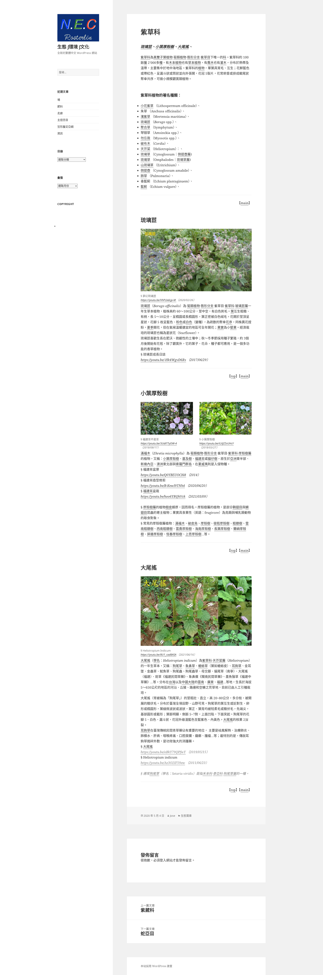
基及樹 (187, 459)
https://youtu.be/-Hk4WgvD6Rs (163, 360)
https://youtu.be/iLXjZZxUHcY (216, 443)
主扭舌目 (62, 120)
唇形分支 (207, 306)
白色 (189, 322)
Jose (172, 815)
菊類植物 (193, 306)
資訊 (60, 133)
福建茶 (200, 459)
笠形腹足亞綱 (65, 127)
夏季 (150, 327)
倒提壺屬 (184, 154)
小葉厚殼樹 (164, 46)
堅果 (233, 327)
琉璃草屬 (183, 160)
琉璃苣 (146, 46)
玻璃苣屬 (241, 306)
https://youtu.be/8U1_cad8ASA (158, 654)
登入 (163, 860)
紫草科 (145, 57)
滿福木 (145, 453)
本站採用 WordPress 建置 (156, 966)
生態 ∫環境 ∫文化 (73, 47)
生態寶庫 (186, 815)
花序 (229, 322)
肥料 (60, 106)
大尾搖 (183, 46)
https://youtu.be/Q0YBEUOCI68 (163, 475)
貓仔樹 (212, 459)
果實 (220, 327)
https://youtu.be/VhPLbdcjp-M (158, 300)
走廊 (60, 113)
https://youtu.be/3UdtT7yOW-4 (159, 443)
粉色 (179, 322)
